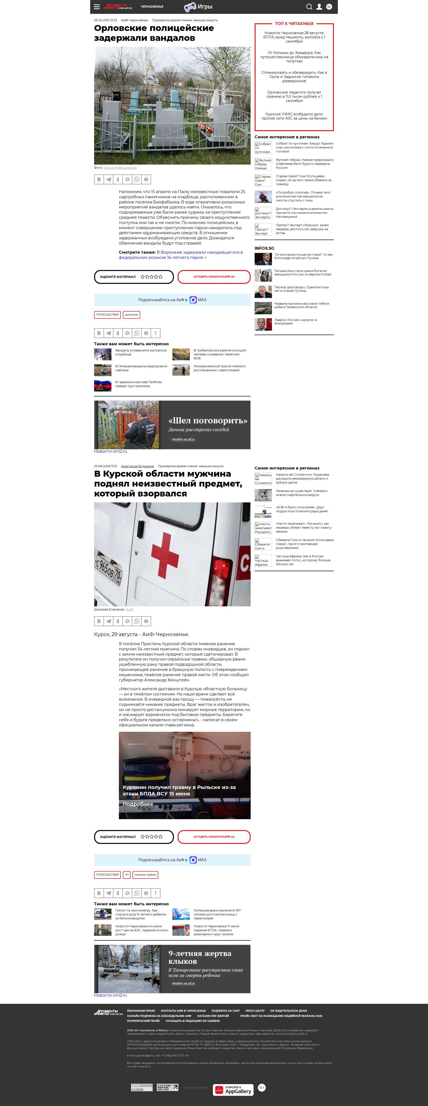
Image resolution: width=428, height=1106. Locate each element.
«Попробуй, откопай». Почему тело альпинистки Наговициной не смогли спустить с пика (303, 196)
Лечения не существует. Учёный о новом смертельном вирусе (302, 493)
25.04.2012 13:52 (105, 20)
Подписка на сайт (226, 1010)
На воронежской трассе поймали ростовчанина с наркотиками (220, 368)
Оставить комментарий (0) (214, 276)
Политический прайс (143, 1021)
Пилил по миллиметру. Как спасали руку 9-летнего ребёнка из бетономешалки (140, 914)
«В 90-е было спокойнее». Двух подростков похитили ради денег (302, 509)
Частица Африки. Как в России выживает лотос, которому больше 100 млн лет (303, 560)
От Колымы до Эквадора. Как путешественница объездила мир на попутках (294, 57)
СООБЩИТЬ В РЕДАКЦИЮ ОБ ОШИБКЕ (193, 1021)
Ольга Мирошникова (120, 168)
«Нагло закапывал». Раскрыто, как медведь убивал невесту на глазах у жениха (303, 527)
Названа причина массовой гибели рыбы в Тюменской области (301, 305)
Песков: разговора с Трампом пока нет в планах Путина (301, 289)
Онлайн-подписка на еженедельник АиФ (159, 1016)
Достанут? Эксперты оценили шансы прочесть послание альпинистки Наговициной (304, 213)
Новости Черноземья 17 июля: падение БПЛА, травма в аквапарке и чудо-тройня (217, 930)
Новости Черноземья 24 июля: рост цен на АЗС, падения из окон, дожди (142, 930)
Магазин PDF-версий (213, 1016)
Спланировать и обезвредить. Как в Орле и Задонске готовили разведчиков (294, 77)
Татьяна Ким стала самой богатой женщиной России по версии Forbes (302, 272)
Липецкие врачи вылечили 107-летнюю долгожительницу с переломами (217, 914)
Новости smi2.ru (110, 451)
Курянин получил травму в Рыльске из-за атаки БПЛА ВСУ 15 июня (179, 790)
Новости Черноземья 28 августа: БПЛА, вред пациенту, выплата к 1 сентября (294, 37)
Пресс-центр (255, 1010)
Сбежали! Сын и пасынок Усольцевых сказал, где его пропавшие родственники (305, 544)
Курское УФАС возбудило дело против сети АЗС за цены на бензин (294, 116)
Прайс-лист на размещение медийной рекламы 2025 (281, 1016)
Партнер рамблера (195, 1087)
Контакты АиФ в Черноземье (183, 1010)
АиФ (129, 609)
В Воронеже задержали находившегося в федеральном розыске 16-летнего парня (181, 255)
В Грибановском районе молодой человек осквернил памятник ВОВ (220, 354)
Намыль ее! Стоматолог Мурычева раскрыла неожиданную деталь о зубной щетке (302, 478)
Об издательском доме (288, 1010)
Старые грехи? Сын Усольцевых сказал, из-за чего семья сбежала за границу (303, 180)
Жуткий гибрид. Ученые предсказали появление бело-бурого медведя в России (305, 164)
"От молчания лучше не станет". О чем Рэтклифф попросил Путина (303, 256)
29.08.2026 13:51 (105, 466)
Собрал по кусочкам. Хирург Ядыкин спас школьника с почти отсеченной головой (304, 147)
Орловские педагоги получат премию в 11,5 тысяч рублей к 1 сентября (294, 96)
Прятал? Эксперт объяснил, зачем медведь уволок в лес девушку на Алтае (302, 229)
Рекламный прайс (141, 1010)
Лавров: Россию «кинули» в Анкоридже (295, 321)
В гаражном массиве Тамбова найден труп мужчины (138, 384)
